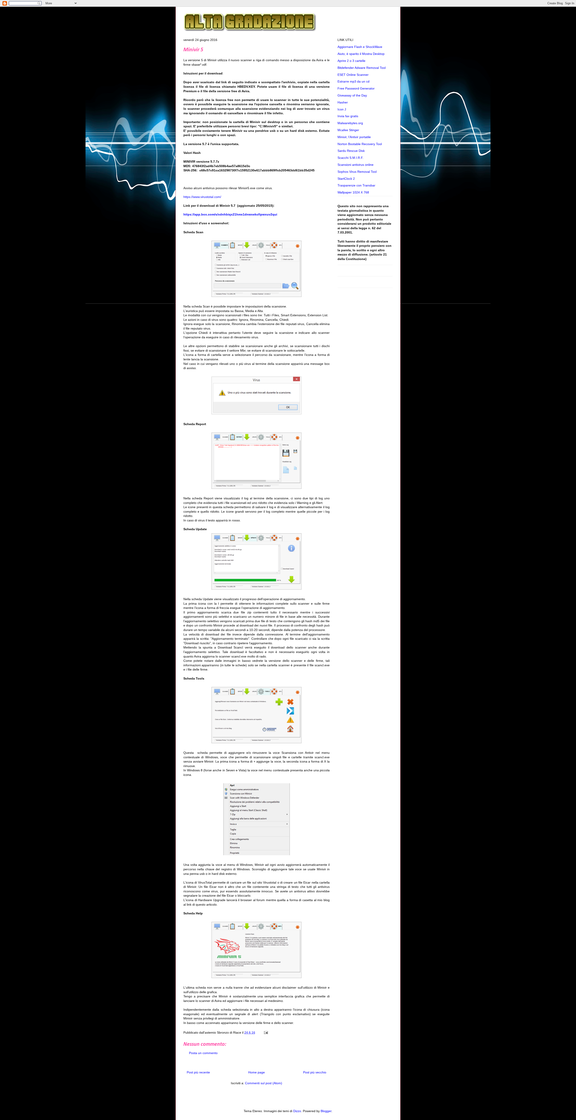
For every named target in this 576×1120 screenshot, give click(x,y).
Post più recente (198, 1072)
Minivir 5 (193, 50)
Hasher (343, 102)
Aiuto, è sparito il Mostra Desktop (361, 54)
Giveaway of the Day (352, 95)
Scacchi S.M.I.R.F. (350, 157)
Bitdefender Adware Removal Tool (362, 68)
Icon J (342, 109)
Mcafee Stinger (348, 130)
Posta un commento (203, 1053)
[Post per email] (265, 1032)
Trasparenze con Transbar (356, 185)
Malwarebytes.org (350, 123)
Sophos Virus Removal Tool (357, 171)
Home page (256, 1072)
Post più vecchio (314, 1072)
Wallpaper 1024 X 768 (353, 192)
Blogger (326, 1111)
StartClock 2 (346, 178)
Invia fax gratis (348, 116)
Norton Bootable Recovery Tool (360, 144)
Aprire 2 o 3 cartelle (351, 61)
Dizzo (297, 1111)
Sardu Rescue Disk (351, 151)
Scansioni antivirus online (356, 164)
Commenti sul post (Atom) (263, 1083)
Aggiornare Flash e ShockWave (360, 47)
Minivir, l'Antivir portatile (354, 137)
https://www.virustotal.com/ (202, 197)
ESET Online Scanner (353, 74)
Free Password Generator (356, 88)
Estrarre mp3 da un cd (353, 81)
